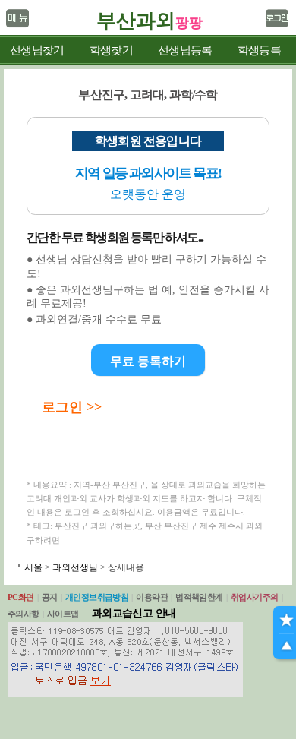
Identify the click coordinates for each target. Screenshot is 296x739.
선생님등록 (185, 50)
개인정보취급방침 (97, 597)
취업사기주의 (255, 597)
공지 (50, 597)
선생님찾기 (37, 50)
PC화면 (21, 597)
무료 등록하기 (148, 361)
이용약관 (152, 597)
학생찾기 (111, 50)
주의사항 (23, 613)
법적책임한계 (199, 597)
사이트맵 (63, 613)
